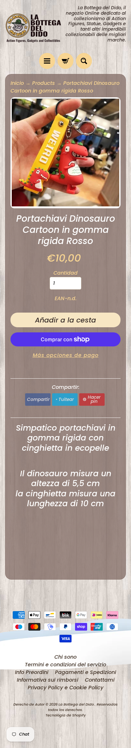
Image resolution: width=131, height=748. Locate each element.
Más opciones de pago (66, 355)
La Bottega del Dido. (77, 704)
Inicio (17, 83)
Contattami (99, 680)
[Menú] (47, 61)
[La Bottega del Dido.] (35, 26)
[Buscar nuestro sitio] (84, 61)
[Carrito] (65, 61)
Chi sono (65, 657)
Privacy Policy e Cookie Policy (65, 687)
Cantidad (65, 273)
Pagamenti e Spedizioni (85, 672)
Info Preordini (31, 672)
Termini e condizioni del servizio (65, 664)
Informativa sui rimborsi (47, 680)
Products (43, 83)
